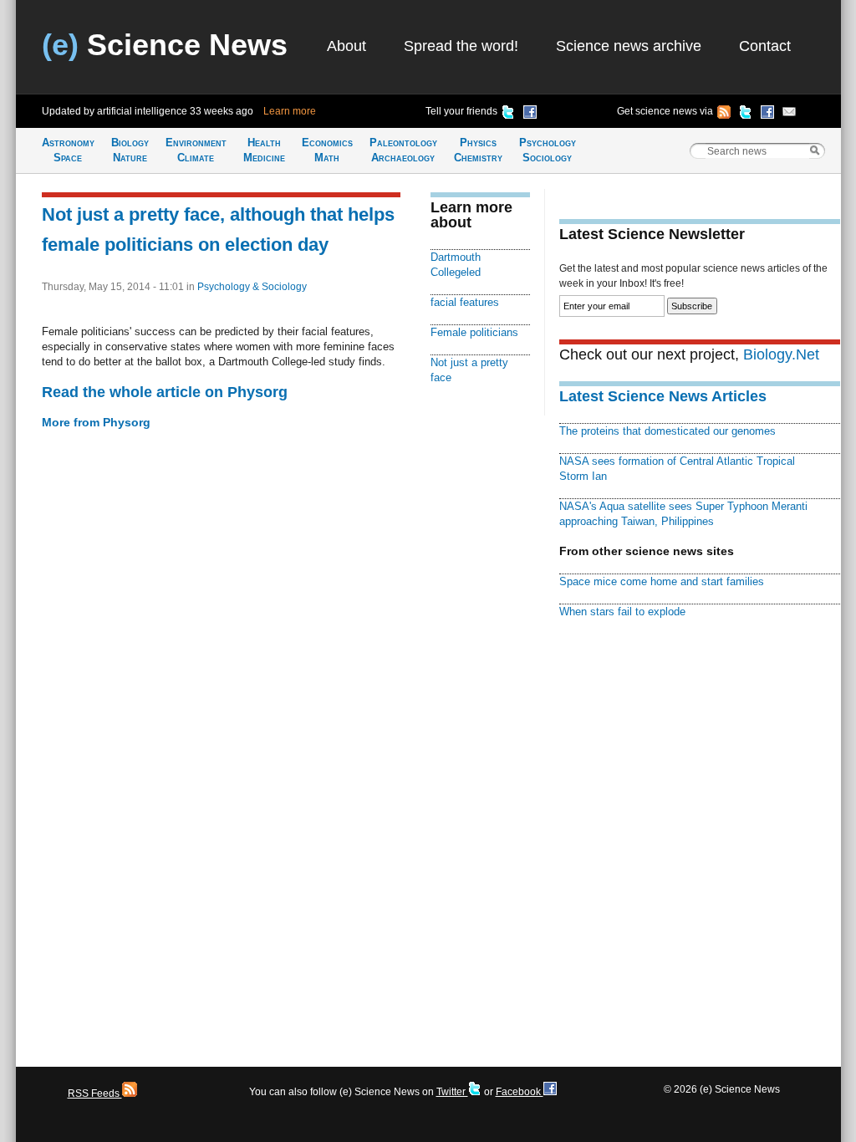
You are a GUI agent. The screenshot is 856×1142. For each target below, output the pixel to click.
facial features (465, 302)
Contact (765, 46)
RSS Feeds (95, 1093)
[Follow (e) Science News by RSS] (724, 114)
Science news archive (628, 46)
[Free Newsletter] (789, 114)
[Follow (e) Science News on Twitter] (746, 114)
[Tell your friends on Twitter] (508, 114)
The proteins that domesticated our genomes (667, 431)
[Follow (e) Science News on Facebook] (767, 114)
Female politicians (474, 332)
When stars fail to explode (622, 611)
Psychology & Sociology (252, 287)
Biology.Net (781, 354)
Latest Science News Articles (663, 396)
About (346, 46)
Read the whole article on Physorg (165, 392)
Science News (165, 45)
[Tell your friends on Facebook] (530, 114)
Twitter (452, 1092)
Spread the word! (461, 46)
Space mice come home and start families (661, 581)
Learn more (289, 111)
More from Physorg (96, 422)
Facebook (519, 1092)
